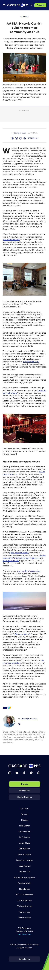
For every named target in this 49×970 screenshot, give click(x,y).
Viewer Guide (24, 843)
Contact (24, 814)
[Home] (24, 766)
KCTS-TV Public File (24, 895)
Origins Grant (24, 872)
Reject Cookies (24, 797)
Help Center (24, 826)
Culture (25, 16)
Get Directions (24, 934)
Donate (40, 5)
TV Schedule (24, 837)
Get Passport (24, 849)
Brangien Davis (20, 133)
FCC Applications (24, 906)
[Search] (31, 5)
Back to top (24, 959)
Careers (24, 820)
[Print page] (25, 138)
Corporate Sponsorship (24, 877)
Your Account (24, 831)
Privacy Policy (24, 918)
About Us (24, 808)
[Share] (12, 138)
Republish (33, 138)
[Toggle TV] (45, 14)
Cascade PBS (22, 944)
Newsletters (24, 790)
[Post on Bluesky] (16, 138)
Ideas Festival (24, 866)
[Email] (20, 138)
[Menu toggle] (4, 5)
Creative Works (24, 883)
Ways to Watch (24, 854)
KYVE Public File (24, 900)
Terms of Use (24, 912)
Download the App (24, 860)
